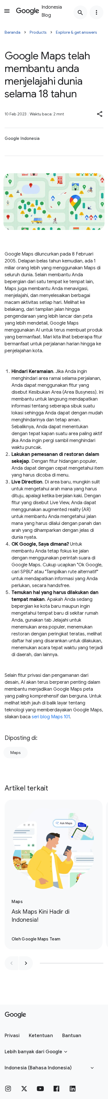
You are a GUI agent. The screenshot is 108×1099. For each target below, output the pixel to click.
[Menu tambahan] (96, 12)
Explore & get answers (76, 32)
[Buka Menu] (7, 11)
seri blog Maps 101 (51, 717)
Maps (15, 752)
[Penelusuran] (80, 12)
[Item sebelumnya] (11, 963)
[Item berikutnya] (26, 963)
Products (38, 32)
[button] (100, 114)
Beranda (12, 32)
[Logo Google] (15, 1015)
